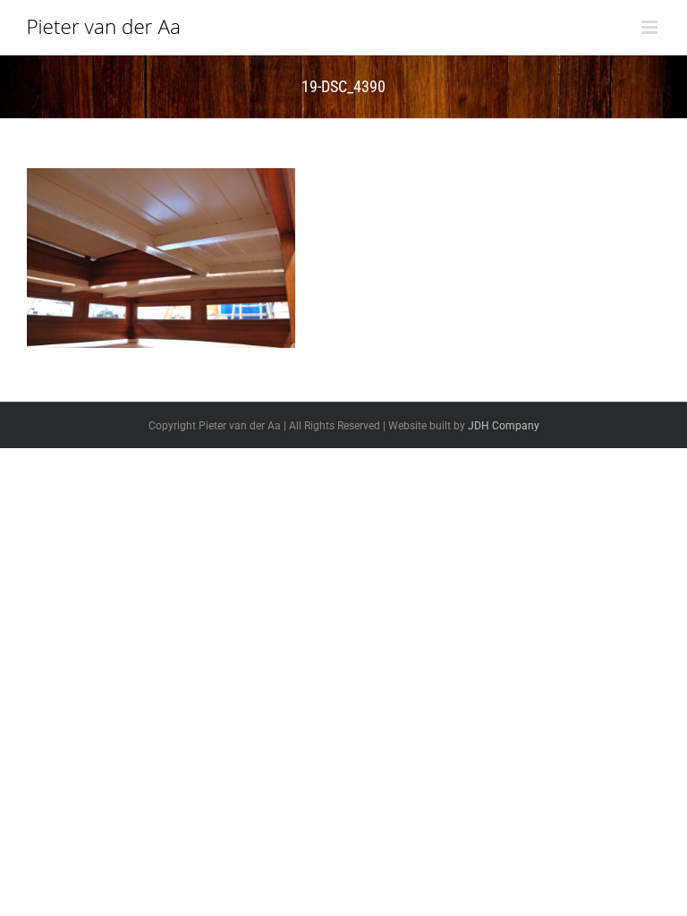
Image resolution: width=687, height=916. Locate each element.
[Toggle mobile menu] (650, 27)
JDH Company (503, 426)
